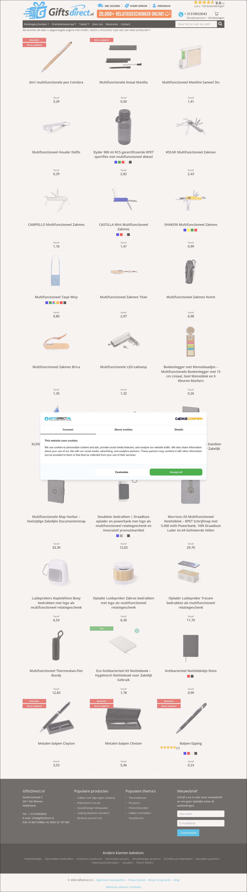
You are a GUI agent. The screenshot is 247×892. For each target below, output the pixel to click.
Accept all (176, 472)
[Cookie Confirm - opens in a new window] (188, 419)
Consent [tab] (68, 429)
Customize (121, 472)
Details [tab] (179, 429)
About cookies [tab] (123, 429)
